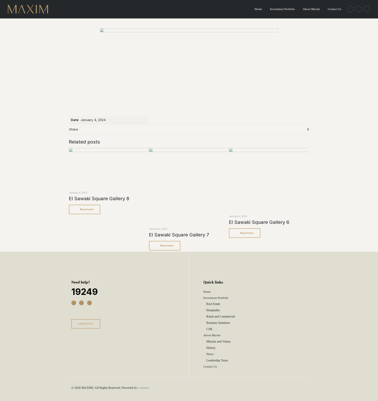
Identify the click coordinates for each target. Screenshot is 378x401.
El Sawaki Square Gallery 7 (179, 235)
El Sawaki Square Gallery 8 (99, 198)
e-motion (143, 387)
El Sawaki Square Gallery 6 (259, 222)
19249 (84, 291)
